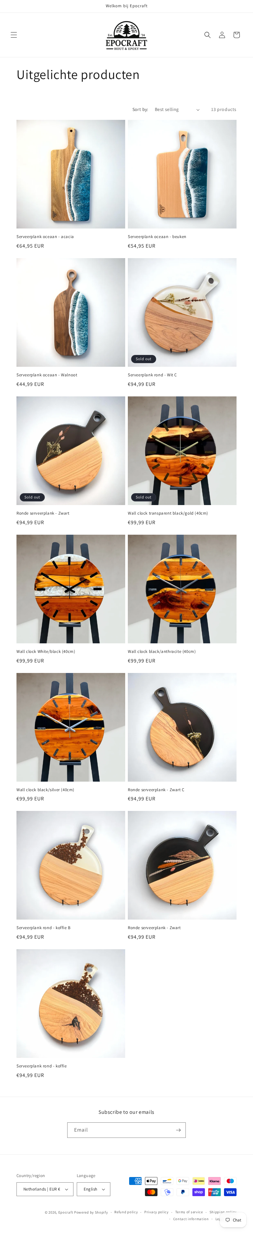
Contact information (191, 1219)
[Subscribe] (178, 1130)
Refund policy (126, 1212)
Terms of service (189, 1212)
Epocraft (65, 1212)
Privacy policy (156, 1212)
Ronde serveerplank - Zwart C (156, 789)
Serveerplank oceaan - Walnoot (46, 375)
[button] (14, 35)
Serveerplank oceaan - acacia (45, 236)
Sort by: (140, 109)
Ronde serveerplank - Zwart (43, 513)
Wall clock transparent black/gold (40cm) (168, 513)
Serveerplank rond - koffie (41, 1066)
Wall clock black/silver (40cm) (45, 789)
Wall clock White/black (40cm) (45, 651)
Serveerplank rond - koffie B (43, 927)
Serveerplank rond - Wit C (152, 375)
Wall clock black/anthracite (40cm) (162, 651)
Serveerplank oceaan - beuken (157, 236)
